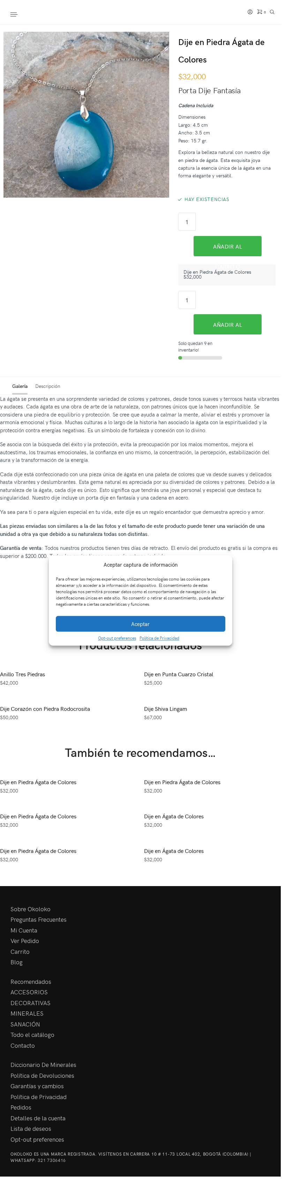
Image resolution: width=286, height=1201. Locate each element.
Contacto (22, 1045)
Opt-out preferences (117, 638)
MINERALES (27, 1013)
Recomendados (30, 981)
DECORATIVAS (30, 1003)
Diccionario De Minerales (43, 1064)
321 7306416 (52, 1160)
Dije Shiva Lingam (165, 708)
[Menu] (20, 15)
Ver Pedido (24, 940)
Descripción (47, 386)
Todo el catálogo (32, 1034)
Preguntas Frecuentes (38, 919)
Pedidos (20, 1107)
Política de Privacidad (159, 638)
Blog (16, 962)
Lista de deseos (30, 1128)
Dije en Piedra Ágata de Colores (38, 782)
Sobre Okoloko (30, 909)
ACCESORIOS (29, 992)
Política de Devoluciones (42, 1075)
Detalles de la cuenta (38, 1118)
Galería (20, 386)
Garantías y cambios (37, 1086)
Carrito (20, 951)
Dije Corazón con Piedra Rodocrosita (45, 708)
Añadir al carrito (227, 249)
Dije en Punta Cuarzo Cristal (178, 674)
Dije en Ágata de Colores (174, 816)
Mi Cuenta (23, 930)
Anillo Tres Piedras (22, 674)
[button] (221, 564)
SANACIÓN (25, 1024)
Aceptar (140, 623)
